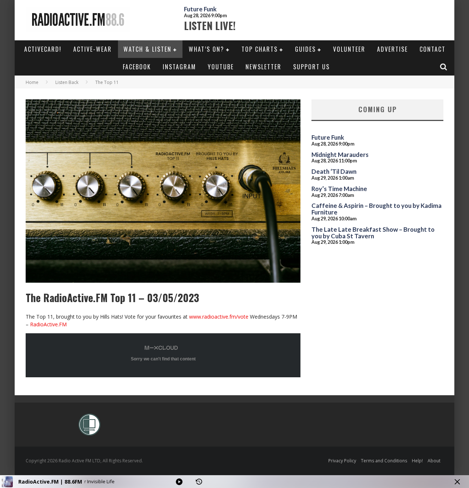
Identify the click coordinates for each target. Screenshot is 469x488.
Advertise (392, 49)
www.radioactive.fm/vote (218, 316)
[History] (199, 481)
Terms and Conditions (384, 461)
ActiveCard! (43, 49)
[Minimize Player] (457, 481)
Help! (417, 461)
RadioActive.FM (48, 324)
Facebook (137, 66)
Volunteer (349, 49)
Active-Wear (92, 49)
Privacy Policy (342, 461)
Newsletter (263, 66)
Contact (433, 49)
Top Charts (259, 49)
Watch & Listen (147, 49)
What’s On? (206, 49)
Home (32, 82)
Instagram (179, 66)
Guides (305, 49)
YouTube (221, 66)
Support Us (311, 66)
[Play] (179, 481)
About (434, 461)
